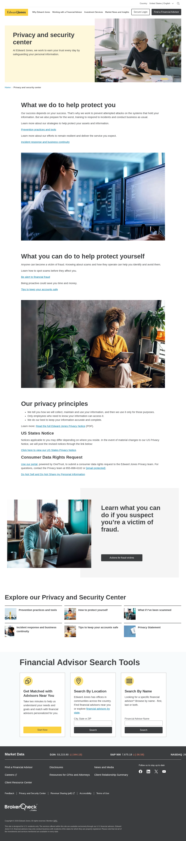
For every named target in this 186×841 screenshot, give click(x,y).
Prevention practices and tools (38, 129)
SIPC (55, 821)
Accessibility (86, 793)
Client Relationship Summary (111, 774)
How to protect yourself (93, 610)
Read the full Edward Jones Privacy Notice (60, 426)
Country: (144, 3)
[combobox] (93, 723)
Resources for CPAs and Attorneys (70, 774)
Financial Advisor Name (137, 718)
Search (93, 730)
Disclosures (56, 767)
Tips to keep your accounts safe (39, 289)
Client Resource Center (18, 782)
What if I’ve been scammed (154, 610)
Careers (11, 774)
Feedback (9, 793)
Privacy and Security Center (32, 793)
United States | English (159, 3)
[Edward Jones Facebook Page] (140, 771)
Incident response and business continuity (45, 142)
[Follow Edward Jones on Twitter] (156, 771)
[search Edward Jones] (178, 3)
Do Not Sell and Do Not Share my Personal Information (53, 474)
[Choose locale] (172, 3)
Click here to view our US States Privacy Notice (48, 450)
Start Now (42, 730)
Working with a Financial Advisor (67, 12)
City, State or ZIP (82, 718)
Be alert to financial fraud (35, 277)
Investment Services (93, 12)
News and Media (104, 767)
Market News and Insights (117, 12)
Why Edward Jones (41, 12)
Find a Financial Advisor (166, 12)
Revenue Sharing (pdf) (63, 793)
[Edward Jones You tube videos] (164, 771)
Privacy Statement (149, 627)
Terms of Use (102, 793)
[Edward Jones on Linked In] (148, 771)
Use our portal (29, 464)
